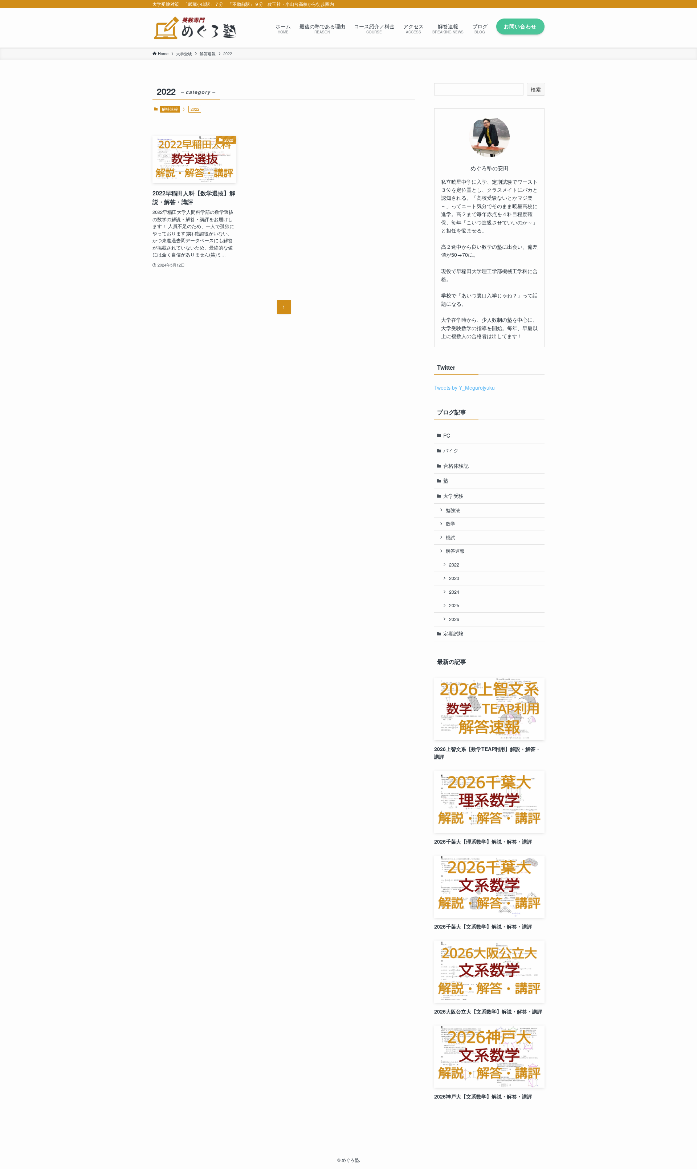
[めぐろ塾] (195, 28)
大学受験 (453, 495)
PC (446, 435)
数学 (450, 523)
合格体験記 (456, 465)
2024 (454, 592)
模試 (450, 537)
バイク (450, 450)
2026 (454, 619)
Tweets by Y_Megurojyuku (464, 387)
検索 (536, 89)
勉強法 (453, 510)
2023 (454, 578)
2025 (454, 605)
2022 (454, 564)
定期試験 (453, 633)
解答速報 (170, 109)
